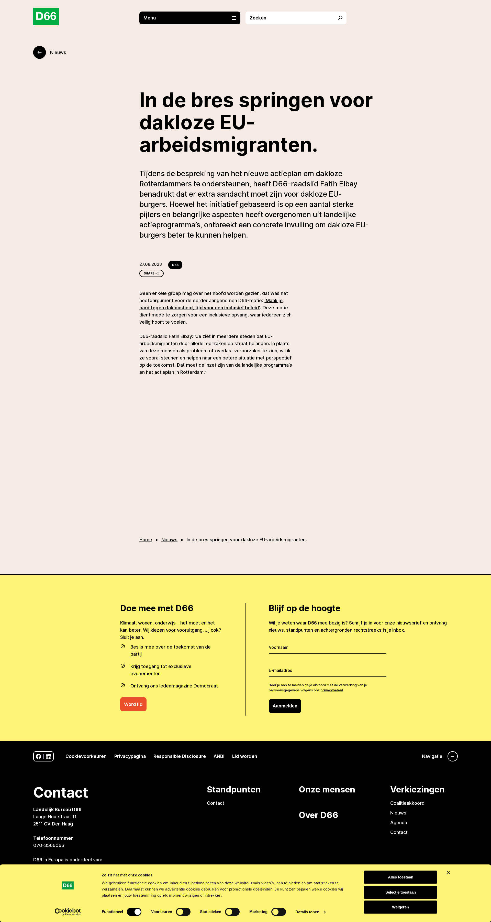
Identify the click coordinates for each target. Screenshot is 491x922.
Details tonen (307, 912)
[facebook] (38, 756)
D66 (175, 265)
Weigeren (400, 907)
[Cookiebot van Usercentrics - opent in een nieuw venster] (68, 912)
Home (145, 539)
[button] (192, 18)
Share (149, 273)
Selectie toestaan (400, 892)
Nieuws (169, 539)
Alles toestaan (400, 877)
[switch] (183, 912)
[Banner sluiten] (448, 872)
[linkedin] (48, 756)
